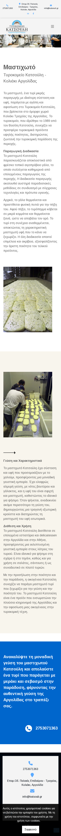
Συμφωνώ (31, 829)
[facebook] (33, 13)
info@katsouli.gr (51, 8)
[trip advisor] (28, 13)
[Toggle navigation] (52, 26)
